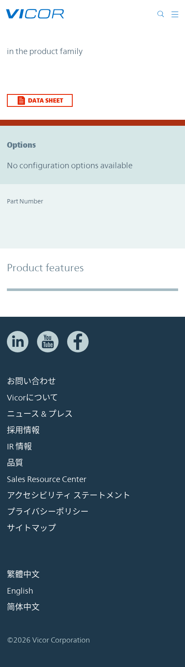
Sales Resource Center (46, 479)
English (20, 590)
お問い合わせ (31, 381)
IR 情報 (19, 446)
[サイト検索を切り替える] (162, 14)
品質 (15, 462)
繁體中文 (23, 574)
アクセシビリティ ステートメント (68, 495)
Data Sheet (45, 100)
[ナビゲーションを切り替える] (175, 14)
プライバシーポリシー (48, 511)
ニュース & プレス (40, 413)
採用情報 (23, 430)
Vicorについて (32, 397)
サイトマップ (31, 528)
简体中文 (23, 607)
